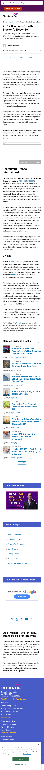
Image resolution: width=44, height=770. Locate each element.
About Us (4, 703)
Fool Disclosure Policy (9, 711)
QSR (13, 57)
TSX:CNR (12, 262)
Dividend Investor (7, 740)
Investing (11, 22)
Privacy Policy (27, 754)
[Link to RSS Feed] (31, 619)
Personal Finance (7, 727)
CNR (21, 57)
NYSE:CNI (19, 262)
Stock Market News (8, 721)
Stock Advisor (6, 737)
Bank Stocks (13, 549)
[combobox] (22, 3)
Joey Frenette (12, 45)
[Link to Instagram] (21, 619)
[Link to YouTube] (26, 619)
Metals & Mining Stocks (17, 563)
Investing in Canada (8, 724)
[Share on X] (37, 50)
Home (5, 22)
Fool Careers (6, 714)
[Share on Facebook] (35, 50)
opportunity (14, 275)
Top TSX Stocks (14, 535)
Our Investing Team (8, 706)
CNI (5, 57)
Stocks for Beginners (16, 544)
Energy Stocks (14, 554)
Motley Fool (13, 9)
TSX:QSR (22, 181)
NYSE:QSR (30, 181)
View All (22, 463)
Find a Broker (6, 730)
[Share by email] (40, 50)
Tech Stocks (13, 558)
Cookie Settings (20, 764)
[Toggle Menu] (37, 15)
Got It (21, 759)
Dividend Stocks (14, 539)
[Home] (1, 680)
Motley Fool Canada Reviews (12, 709)
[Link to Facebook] (17, 619)
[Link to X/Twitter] (12, 619)
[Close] (39, 745)
